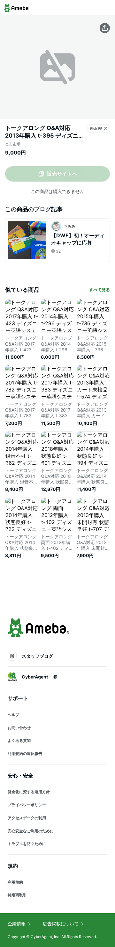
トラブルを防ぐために (27, 843)
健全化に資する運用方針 (29, 791)
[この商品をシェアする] (105, 28)
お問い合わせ (19, 727)
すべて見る (99, 289)
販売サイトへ (62, 173)
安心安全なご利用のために (31, 831)
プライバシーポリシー (27, 804)
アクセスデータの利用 (27, 817)
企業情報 (17, 923)
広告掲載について (61, 923)
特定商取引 (17, 895)
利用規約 (15, 882)
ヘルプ (13, 714)
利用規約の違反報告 (25, 753)
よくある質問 (19, 740)
